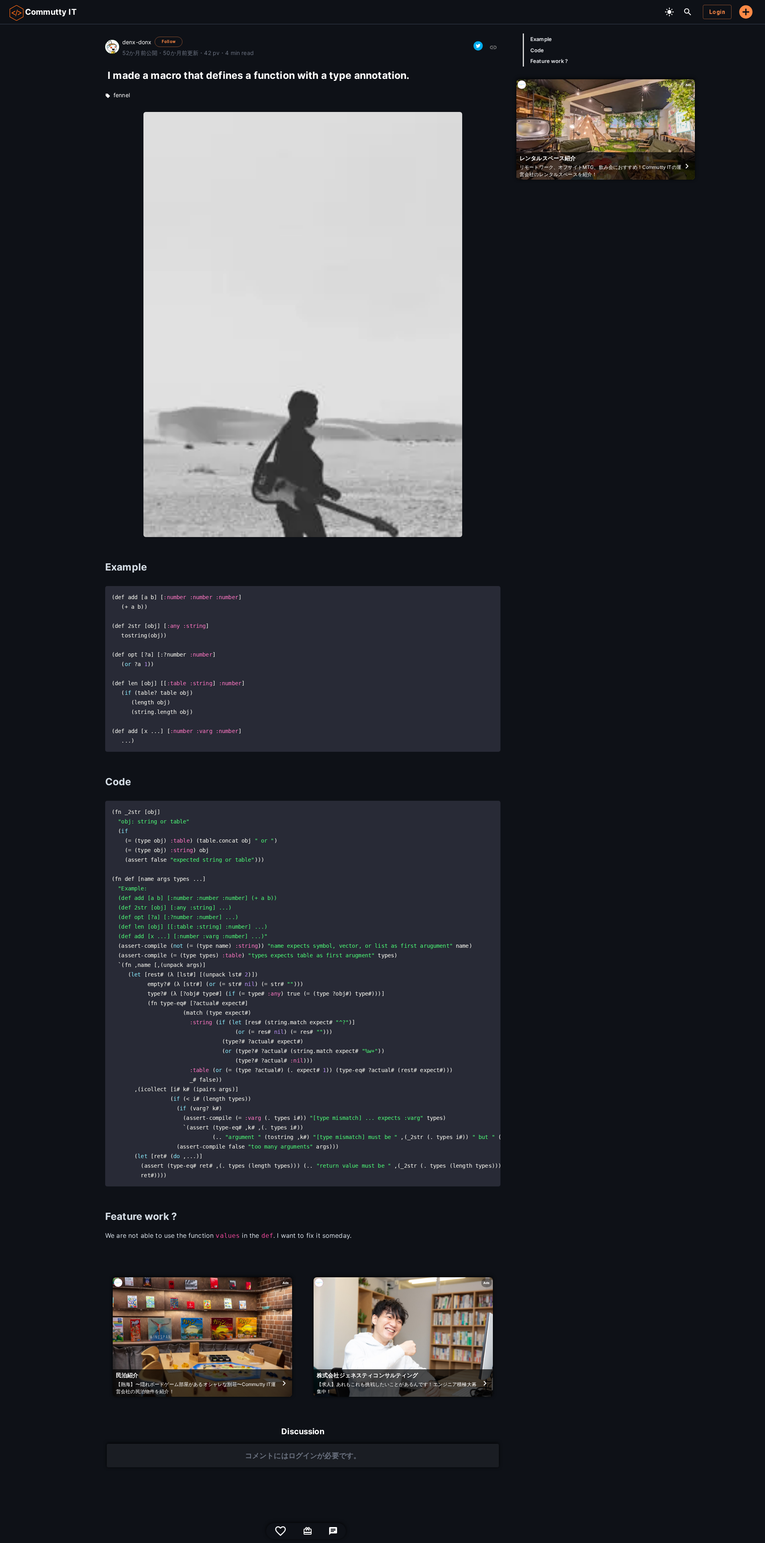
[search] (688, 12)
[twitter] (478, 46)
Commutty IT (50, 12)
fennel (122, 95)
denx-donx (136, 42)
